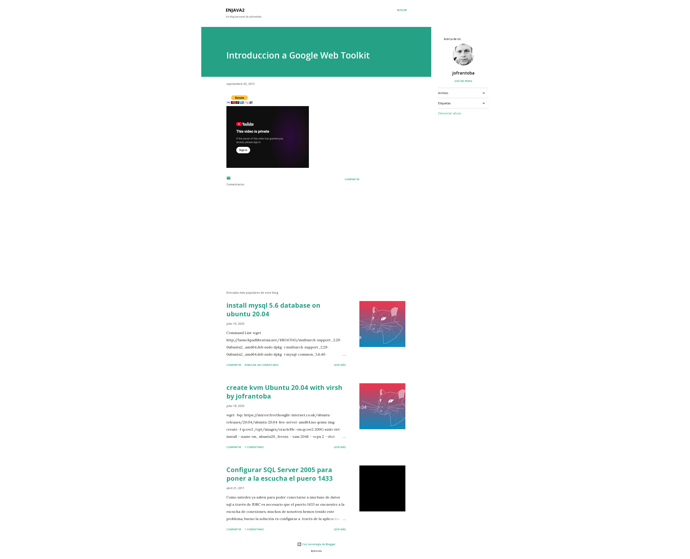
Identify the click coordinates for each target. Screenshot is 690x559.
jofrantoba (463, 73)
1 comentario (254, 447)
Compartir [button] (352, 179)
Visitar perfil (463, 81)
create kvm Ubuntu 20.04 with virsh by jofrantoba (284, 391)
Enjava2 (235, 10)
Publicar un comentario (262, 365)
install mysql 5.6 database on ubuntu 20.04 (273, 309)
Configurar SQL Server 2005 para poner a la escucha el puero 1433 (279, 474)
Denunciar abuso (449, 113)
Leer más (340, 365)
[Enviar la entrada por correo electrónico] (228, 179)
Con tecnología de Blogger (318, 544)
